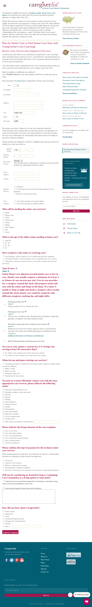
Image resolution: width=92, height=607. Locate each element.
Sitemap (44, 569)
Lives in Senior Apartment (13, 436)
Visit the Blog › (67, 137)
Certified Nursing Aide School (14, 519)
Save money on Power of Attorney (74, 113)
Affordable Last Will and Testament (74, 107)
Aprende (7, 524)
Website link (9, 514)
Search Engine (10, 511)
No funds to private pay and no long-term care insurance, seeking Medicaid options (32, 470)
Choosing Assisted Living (71, 83)
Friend (7, 232)
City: (4, 113)
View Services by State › (70, 38)
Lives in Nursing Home (12, 440)
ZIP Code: (6, 121)
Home (43, 553)
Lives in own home (10, 431)
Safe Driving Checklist (70, 86)
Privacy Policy (59, 604)
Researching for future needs (14, 376)
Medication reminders (11, 414)
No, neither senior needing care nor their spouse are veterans (25, 353)
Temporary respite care (12, 373)
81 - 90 (7, 245)
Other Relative (9, 227)
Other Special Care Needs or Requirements (18, 422)
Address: (6, 103)
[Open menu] (4, 5)
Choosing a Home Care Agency (73, 80)
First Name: (7, 90)
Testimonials (71, 224)
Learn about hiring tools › (73, 185)
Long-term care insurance (13, 463)
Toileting (7, 399)
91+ (6, 248)
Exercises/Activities (11, 411)
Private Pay (9, 460)
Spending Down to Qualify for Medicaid (17, 468)
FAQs (43, 563)
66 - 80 (7, 243)
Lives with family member (13, 433)
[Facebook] (6, 560)
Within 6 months (10, 371)
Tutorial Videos (72, 228)
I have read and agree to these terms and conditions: (23, 488)
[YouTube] (22, 560)
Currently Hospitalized (11, 443)
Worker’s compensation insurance (16, 465)
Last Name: (7, 95)
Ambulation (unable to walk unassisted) (17, 392)
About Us (44, 556)
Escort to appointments (12, 416)
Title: (9, 85)
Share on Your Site (73, 233)
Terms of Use (50, 604)
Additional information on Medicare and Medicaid (25, 336)
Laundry (7, 407)
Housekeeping (9, 409)
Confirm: (6, 179)
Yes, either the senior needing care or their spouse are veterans (25, 355)
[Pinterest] (17, 560)
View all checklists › (70, 93)
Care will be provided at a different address (30, 204)
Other (7, 526)
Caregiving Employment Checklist (74, 90)
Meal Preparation (10, 402)
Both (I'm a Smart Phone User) (26, 194)
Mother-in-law (9, 215)
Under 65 (8, 241)
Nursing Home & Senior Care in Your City (75, 150)
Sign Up (46, 595)
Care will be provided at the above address (30, 201)
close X (5, 271)
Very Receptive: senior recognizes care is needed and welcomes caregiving (29, 256)
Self (6, 230)
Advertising (45, 566)
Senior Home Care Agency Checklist (75, 77)
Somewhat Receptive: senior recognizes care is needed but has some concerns (31, 259)
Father (7, 217)
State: (5, 117)
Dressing (7, 394)
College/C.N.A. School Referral (15, 521)
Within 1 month (10, 368)
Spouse (7, 222)
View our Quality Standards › (79, 64)
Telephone (19, 187)
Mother (7, 213)
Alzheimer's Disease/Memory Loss (15, 390)
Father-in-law (9, 220)
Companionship (9, 419)
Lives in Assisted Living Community (16, 438)
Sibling (7, 225)
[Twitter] (12, 560)
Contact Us (45, 572)
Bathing (7, 397)
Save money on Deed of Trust (73, 118)
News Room (45, 560)
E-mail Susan (20, 81)
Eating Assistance (10, 404)
